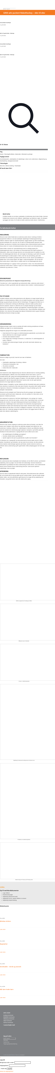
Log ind (9, 1068)
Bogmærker (4, 944)
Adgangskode (4, 1065)
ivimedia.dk (22, 1054)
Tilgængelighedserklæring (10, 1044)
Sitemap (5, 1040)
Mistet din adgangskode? (6, 1071)
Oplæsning (6, 1042)
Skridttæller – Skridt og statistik (10, 967)
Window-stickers (5, 921)
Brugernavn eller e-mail (7, 1062)
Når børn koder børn (6, 989)
